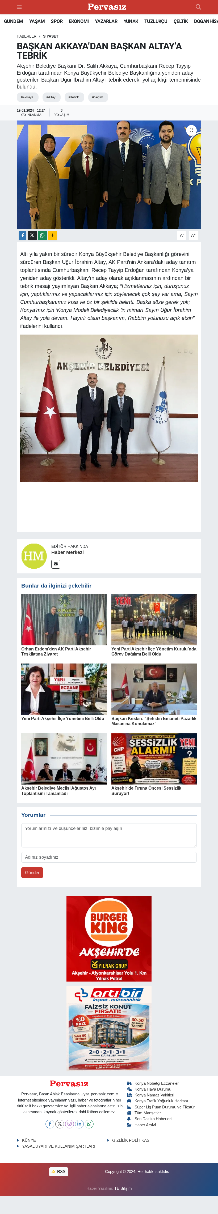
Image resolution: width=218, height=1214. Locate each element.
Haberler (26, 36)
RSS (60, 1171)
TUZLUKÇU (155, 21)
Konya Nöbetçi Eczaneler (157, 1083)
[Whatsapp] (89, 1124)
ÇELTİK (181, 21)
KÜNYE (29, 1140)
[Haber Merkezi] (34, 555)
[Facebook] (49, 1124)
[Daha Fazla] (52, 235)
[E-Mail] (55, 564)
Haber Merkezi (67, 552)
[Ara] (198, 7)
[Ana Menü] (19, 7)
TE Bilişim (123, 1188)
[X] (59, 1124)
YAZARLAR (106, 21)
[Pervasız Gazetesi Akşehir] (108, 7)
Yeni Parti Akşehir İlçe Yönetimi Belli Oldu (62, 718)
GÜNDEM (13, 21)
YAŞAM (37, 21)
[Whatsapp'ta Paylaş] (42, 235)
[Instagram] (69, 1124)
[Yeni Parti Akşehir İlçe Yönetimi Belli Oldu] (64, 689)
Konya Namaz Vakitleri (154, 1095)
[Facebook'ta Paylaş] (22, 235)
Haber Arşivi (145, 1125)
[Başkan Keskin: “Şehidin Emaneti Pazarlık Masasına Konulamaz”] (154, 689)
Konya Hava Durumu (153, 1089)
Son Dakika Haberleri (153, 1119)
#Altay (51, 97)
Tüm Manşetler (148, 1113)
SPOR (56, 21)
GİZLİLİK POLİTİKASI (131, 1140)
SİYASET (50, 36)
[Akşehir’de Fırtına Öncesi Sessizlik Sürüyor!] (154, 758)
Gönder (32, 872)
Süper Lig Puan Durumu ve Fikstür (165, 1107)
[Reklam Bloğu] (109, 938)
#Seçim (97, 97)
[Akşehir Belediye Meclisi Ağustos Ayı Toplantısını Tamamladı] (64, 758)
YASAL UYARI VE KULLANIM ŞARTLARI (58, 1146)
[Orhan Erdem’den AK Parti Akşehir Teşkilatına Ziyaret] (64, 619)
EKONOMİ (79, 21)
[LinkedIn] (79, 1124)
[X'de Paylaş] (32, 235)
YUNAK (131, 21)
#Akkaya (27, 97)
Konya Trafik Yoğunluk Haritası (161, 1101)
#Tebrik (74, 97)
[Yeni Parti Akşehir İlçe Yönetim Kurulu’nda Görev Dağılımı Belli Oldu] (154, 619)
